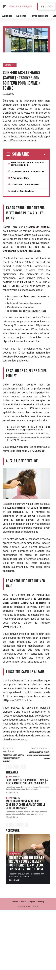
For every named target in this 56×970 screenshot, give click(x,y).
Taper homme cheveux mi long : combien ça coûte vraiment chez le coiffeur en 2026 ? (25, 804)
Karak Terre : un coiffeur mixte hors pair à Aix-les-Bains (27, 163)
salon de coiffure (39, 226)
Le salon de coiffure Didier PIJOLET (27, 171)
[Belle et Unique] (21, 6)
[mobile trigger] (5, 6)
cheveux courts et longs (34, 311)
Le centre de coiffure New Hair (25, 184)
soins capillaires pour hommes (29, 296)
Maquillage (14, 777)
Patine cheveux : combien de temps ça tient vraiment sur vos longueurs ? (27, 781)
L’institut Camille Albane (22, 191)
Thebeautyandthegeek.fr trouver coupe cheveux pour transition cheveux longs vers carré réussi (26, 863)
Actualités (10, 65)
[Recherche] (43, 6)
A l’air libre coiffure (20, 178)
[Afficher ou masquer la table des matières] (37, 154)
